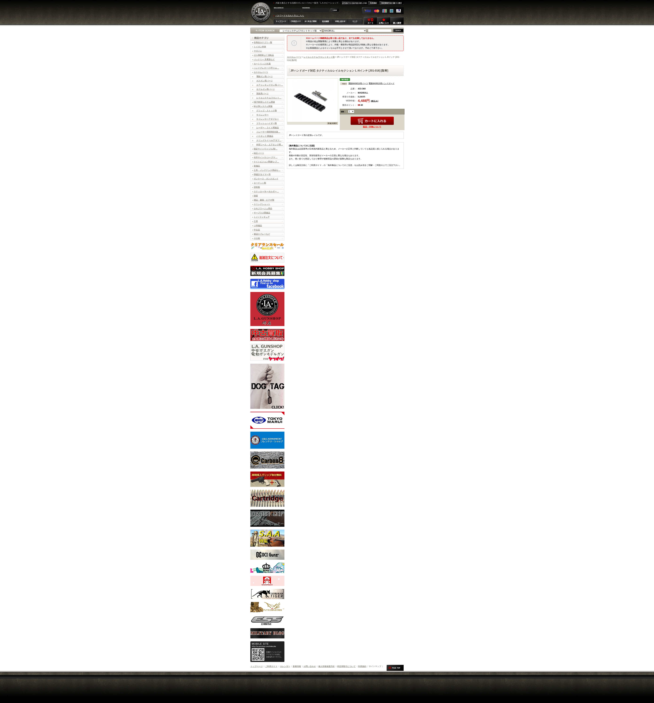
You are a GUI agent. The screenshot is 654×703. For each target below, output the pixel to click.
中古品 (257, 230)
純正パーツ (259, 153)
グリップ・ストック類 (266, 110)
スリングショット (262, 204)
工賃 (256, 221)
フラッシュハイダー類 (266, 123)
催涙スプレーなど (262, 234)
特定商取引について (346, 666)
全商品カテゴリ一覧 (263, 42)
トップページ (256, 666)
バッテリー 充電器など (264, 59)
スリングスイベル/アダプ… (268, 140)
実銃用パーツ (262, 93)
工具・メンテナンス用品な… (267, 170)
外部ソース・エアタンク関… (269, 144)
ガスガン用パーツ (264, 81)
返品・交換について (372, 127)
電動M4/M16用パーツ (358, 83)
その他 (257, 238)
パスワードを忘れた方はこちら (289, 15)
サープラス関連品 (262, 213)
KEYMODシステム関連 (264, 102)
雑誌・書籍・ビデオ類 (264, 200)
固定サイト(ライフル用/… (265, 149)
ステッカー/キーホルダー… (266, 191)
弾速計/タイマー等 (262, 174)
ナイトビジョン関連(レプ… (266, 161)
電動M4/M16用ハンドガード (381, 83)
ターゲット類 (260, 183)
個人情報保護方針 (326, 666)
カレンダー (285, 666)
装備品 (257, 166)
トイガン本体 (260, 46)
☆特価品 (258, 225)
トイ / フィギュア (262, 217)
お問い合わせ (309, 666)
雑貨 (256, 196)
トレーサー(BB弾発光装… (268, 132)
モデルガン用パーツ (265, 89)
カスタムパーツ (261, 72)
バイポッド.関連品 (264, 136)
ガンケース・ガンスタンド (266, 178)
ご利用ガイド (271, 666)
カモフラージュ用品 (263, 208)
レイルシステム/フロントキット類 (319, 57)
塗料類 (257, 187)
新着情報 (297, 666)
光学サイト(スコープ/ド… (265, 157)
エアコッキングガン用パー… (269, 85)
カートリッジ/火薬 (262, 64)
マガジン (258, 51)
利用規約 (362, 666)
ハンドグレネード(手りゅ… (266, 68)
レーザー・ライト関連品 (267, 127)
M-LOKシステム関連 (263, 106)
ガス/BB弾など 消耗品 (264, 55)
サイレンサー (262, 115)
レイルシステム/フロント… (268, 98)
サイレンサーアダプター (267, 119)
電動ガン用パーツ (264, 76)
